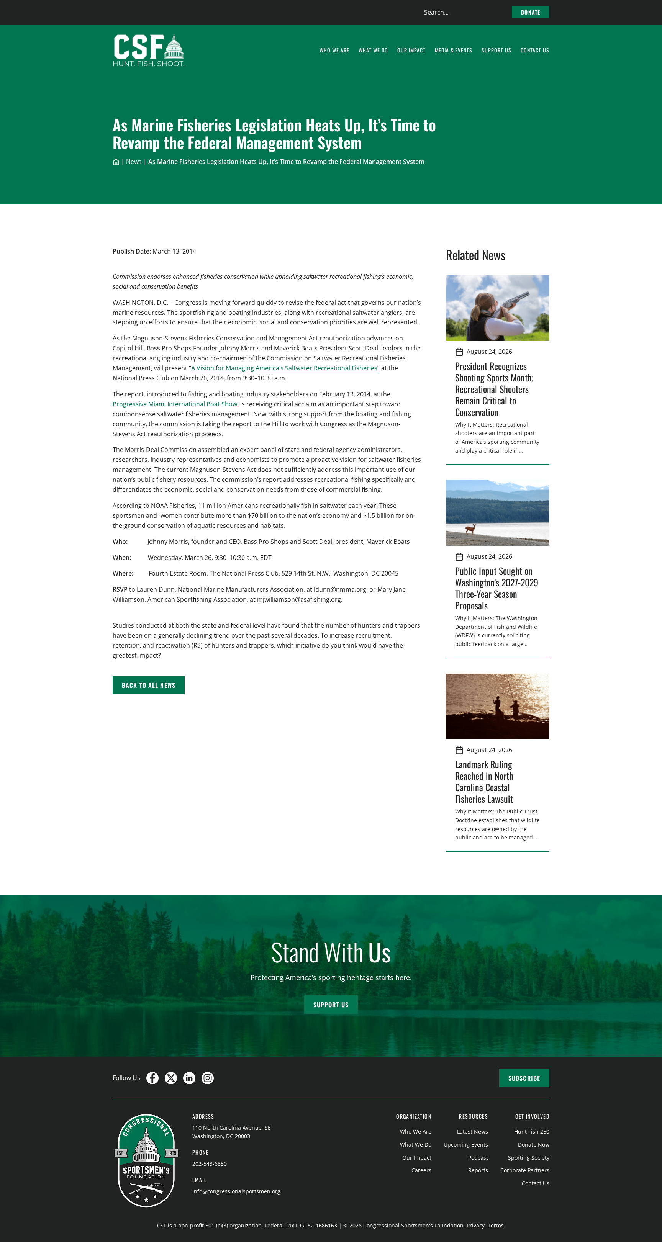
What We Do (415, 1144)
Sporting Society (528, 1157)
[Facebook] (152, 1078)
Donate (530, 12)
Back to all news (148, 685)
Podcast (478, 1157)
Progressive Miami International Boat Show (175, 404)
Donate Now (533, 1144)
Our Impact (416, 1157)
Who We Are (415, 1131)
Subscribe (524, 1078)
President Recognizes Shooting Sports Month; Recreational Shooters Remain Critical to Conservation (494, 389)
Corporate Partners (524, 1170)
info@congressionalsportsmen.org (236, 1191)
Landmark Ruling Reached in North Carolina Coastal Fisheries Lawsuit (486, 781)
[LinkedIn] (189, 1078)
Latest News (472, 1131)
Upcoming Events (466, 1144)
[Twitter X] (171, 1078)
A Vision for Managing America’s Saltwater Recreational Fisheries (284, 368)
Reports (478, 1170)
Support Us (331, 1004)
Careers (421, 1170)
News (134, 161)
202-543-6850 (209, 1163)
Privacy (476, 1225)
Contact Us (535, 1183)
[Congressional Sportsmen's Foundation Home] (149, 50)
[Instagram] (208, 1078)
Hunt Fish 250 (531, 1131)
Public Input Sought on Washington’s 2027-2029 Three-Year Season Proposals (496, 588)
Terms (496, 1225)
